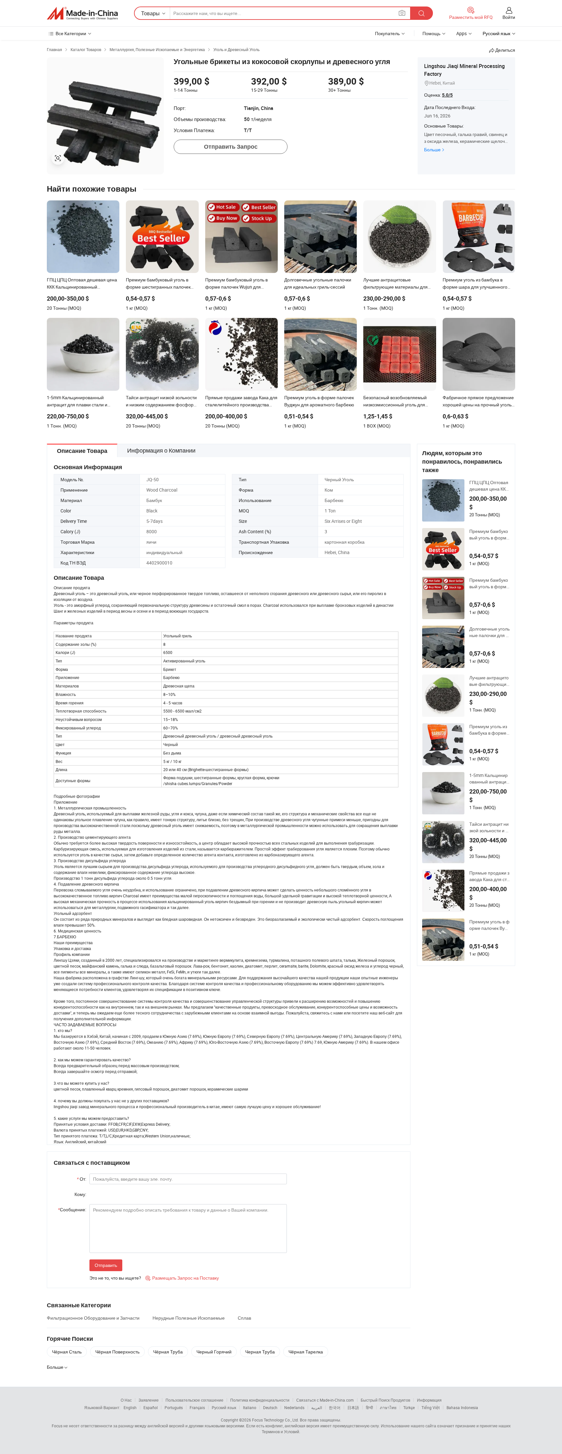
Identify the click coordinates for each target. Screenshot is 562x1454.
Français (197, 1407)
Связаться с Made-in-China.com (325, 1400)
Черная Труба (260, 1352)
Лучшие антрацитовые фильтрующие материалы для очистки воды (489, 680)
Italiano (249, 1407)
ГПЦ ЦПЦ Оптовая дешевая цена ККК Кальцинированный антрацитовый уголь (488, 485)
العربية (316, 1407)
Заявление (149, 1400)
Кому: (80, 1194)
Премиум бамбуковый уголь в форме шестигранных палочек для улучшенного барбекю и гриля (489, 534)
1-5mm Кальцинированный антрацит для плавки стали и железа (489, 778)
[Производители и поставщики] (82, 13)
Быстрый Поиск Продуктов (385, 1400)
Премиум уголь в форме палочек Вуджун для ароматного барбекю (489, 924)
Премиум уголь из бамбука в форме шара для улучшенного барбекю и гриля (489, 729)
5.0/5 (447, 95)
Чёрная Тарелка (305, 1352)
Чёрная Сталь (67, 1352)
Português (174, 1407)
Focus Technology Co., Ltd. (275, 1419)
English (130, 1407)
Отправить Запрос (231, 146)
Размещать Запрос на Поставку (182, 1278)
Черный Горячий (214, 1352)
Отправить (106, 1265)
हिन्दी (369, 1407)
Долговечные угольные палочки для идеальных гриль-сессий (489, 632)
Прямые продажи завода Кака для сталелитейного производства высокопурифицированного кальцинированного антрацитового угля (489, 876)
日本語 (353, 1407)
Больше (432, 149)
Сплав (244, 1318)
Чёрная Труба (168, 1352)
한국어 (335, 1407)
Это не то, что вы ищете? (115, 1278)
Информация (429, 1400)
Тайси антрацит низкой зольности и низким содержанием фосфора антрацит (489, 827)
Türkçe (409, 1407)
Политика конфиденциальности (259, 1400)
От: (81, 1179)
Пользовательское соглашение (194, 1400)
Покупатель (387, 33)
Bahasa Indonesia (462, 1407)
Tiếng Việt (430, 1407)
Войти (508, 17)
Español (150, 1407)
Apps (461, 33)
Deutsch (270, 1407)
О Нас (126, 1400)
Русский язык (224, 1407)
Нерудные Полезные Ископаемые (189, 1318)
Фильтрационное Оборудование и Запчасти (93, 1318)
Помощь (431, 33)
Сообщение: (72, 1209)
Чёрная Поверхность (117, 1352)
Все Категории (71, 33)
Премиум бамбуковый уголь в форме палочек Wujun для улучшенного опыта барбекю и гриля (489, 583)
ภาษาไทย (388, 1407)
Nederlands (294, 1407)
